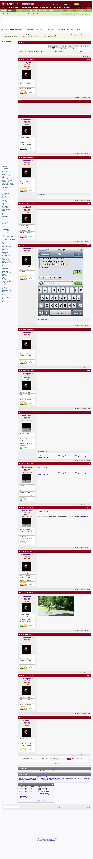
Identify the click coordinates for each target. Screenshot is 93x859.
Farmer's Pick (5, 193)
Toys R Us (4, 288)
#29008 (88, 634)
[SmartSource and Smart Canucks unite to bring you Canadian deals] (9, 158)
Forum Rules (41, 800)
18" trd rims (40, 776)
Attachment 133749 (43, 511)
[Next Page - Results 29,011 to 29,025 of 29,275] (69, 48)
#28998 (88, 157)
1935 (57, 48)
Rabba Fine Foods (6, 261)
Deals (12, 7)
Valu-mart (4, 296)
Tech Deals (18, 7)
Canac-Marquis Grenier (8, 180)
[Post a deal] (88, 8)
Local (75, 11)
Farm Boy (4, 191)
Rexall (3, 265)
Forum (11, 11)
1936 (61, 48)
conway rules (77, 776)
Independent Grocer (7, 216)
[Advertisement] (52, 108)
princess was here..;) (77, 778)
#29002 (88, 370)
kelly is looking (41, 778)
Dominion (4, 186)
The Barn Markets (6, 281)
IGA (3, 213)
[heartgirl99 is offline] (27, 75)
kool (46, 778)
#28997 (88, 115)
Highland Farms (6, 206)
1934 (53, 48)
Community (17, 14)
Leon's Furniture (6, 222)
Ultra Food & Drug (6, 290)
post (70, 778)
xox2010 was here (53, 779)
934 (70, 46)
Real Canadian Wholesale (8, 264)
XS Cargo (4, 298)
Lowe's (3, 228)
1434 (73, 46)
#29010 (88, 716)
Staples (3, 277)
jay (35, 778)
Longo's (3, 226)
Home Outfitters (6, 210)
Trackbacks (41, 794)
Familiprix (4, 190)
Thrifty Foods (5, 287)
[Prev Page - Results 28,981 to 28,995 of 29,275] (66, 46)
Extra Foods (5, 187)
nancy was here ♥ (56, 778)
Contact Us (36, 807)
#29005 (88, 507)
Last (72, 48)
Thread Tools (85, 56)
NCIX (3, 242)
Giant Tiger (4, 200)
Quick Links (36, 14)
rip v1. (87, 778)
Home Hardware (6, 209)
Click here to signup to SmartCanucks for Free (29, 101)
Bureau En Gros (6, 178)
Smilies (40, 788)
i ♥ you (25, 778)
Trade (86, 11)
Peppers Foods (5, 249)
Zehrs (3, 300)
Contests (42, 7)
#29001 (88, 329)
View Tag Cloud (23, 781)
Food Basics (5, 194)
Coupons (24, 7)
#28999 (88, 203)
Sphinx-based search (51, 840)
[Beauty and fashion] (79, 8)
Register (88, 4)
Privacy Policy (85, 807)
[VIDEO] (40, 791)
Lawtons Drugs (5, 220)
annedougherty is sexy (63, 776)
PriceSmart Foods (6, 255)
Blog (4, 11)
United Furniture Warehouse (6, 293)
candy (71, 776)
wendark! (45, 779)
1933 (50, 48)
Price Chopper (5, 254)
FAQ (4, 14)
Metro (3, 235)
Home (8, 7)
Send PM (77, 97)
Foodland (4, 196)
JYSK (3, 219)
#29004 (88, 463)
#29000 (88, 244)
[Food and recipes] (82, 8)
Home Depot (5, 207)
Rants (59, 7)
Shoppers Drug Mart (7, 272)
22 (27, 443)
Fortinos (4, 197)
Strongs (4, 278)
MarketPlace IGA (6, 232)
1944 (65, 48)
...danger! (33, 776)
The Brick (4, 284)
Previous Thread (50, 763)
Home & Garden (66, 7)
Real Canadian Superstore (8, 262)
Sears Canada (5, 271)
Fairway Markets (6, 189)
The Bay (4, 283)
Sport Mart (4, 275)
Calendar (9, 14)
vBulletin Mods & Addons (48, 838)
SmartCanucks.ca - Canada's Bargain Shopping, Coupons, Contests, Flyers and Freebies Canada (60, 807)
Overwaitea (4, 245)
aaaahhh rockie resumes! (50, 776)
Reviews (54, 7)
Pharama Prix (5, 251)
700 (85, 51)
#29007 (88, 592)
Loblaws (4, 223)
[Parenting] (84, 8)
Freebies (36, 7)
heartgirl (84, 776)
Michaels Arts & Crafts (7, 236)
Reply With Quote (86, 97)
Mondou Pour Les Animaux (9, 238)
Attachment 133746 (43, 468)
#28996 (88, 59)
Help (82, 4)
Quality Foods (5, 259)
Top (51, 11)
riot (84, 778)
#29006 (88, 551)
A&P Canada (5, 170)
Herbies (3, 205)
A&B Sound (5, 168)
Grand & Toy (5, 202)
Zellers (3, 301)
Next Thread (59, 763)
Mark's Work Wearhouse (8, 231)
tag (37, 779)
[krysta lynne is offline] (27, 427)
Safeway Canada (6, 268)
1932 (88, 46)
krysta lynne (27, 415)
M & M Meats (5, 229)
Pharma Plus (5, 252)
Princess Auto (5, 257)
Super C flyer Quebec (7, 280)
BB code (40, 786)
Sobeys (3, 274)
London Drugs (5, 225)
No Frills (4, 243)
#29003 (88, 411)
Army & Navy (5, 171)
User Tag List (21, 42)
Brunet (3, 177)
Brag (65, 11)
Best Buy (4, 174)
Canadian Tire (5, 181)
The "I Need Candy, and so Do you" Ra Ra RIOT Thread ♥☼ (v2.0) (44, 51)
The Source (5, 285)
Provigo (3, 258)
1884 (80, 46)
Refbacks (21, 798)
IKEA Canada (5, 215)
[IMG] (39, 790)
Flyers (30, 7)
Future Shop (5, 199)
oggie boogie (65, 778)
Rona (3, 267)
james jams (31, 778)
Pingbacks (22, 796)
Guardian (4, 203)
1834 (77, 46)
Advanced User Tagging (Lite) (37, 838)
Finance (48, 7)
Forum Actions (27, 14)
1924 (84, 46)
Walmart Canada (6, 297)
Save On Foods (6, 270)
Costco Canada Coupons (8, 184)
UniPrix (3, 291)
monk (49, 778)
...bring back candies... (25, 776)
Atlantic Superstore (7, 173)
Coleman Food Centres (8, 183)
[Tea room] (76, 8)
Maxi (3, 233)
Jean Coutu (4, 218)
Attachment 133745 (43, 416)
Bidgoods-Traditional (7, 176)
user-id (41, 779)
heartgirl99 (27, 63)
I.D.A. (3, 212)
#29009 (88, 675)
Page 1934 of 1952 (54, 46)
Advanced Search (83, 14)
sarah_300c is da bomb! (25, 779)
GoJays (41, 194)
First (63, 46)
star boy (34, 779)
